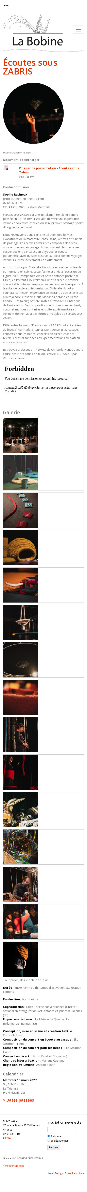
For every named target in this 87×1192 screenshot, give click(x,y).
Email (8, 1138)
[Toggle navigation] (7, 5)
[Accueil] (33, 30)
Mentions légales (14, 1166)
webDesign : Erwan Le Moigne (67, 1173)
